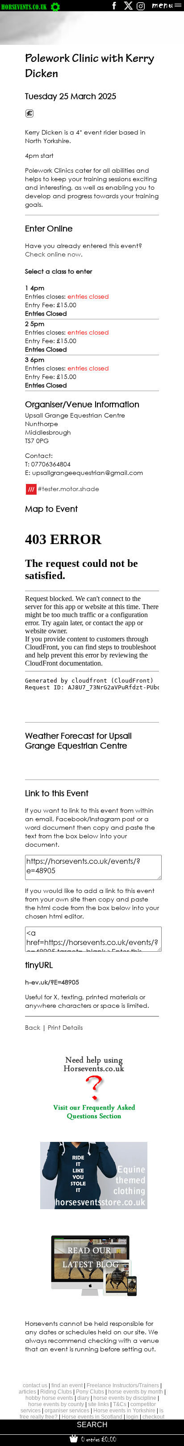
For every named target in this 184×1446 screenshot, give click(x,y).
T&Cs (119, 1404)
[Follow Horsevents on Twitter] (128, 9)
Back (32, 1027)
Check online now (53, 254)
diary (83, 1398)
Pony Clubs (90, 1392)
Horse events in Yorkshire (124, 1410)
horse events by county (56, 1404)
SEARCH (92, 1425)
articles (27, 1392)
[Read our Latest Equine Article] (93, 1295)
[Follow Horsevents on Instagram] (141, 9)
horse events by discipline (124, 1398)
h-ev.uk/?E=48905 (52, 982)
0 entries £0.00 (97, 1439)
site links (98, 1404)
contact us (35, 1385)
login (132, 1417)
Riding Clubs (56, 1392)
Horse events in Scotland (92, 1417)
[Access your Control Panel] (55, 7)
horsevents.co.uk (23, 7)
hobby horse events (49, 1398)
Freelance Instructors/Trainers (123, 1385)
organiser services (67, 1410)
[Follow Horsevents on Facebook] (113, 9)
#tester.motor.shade (68, 488)
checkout (153, 1417)
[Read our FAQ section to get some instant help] (93, 1118)
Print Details (65, 1027)
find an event (67, 1385)
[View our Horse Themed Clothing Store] (93, 1206)
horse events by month (135, 1392)
